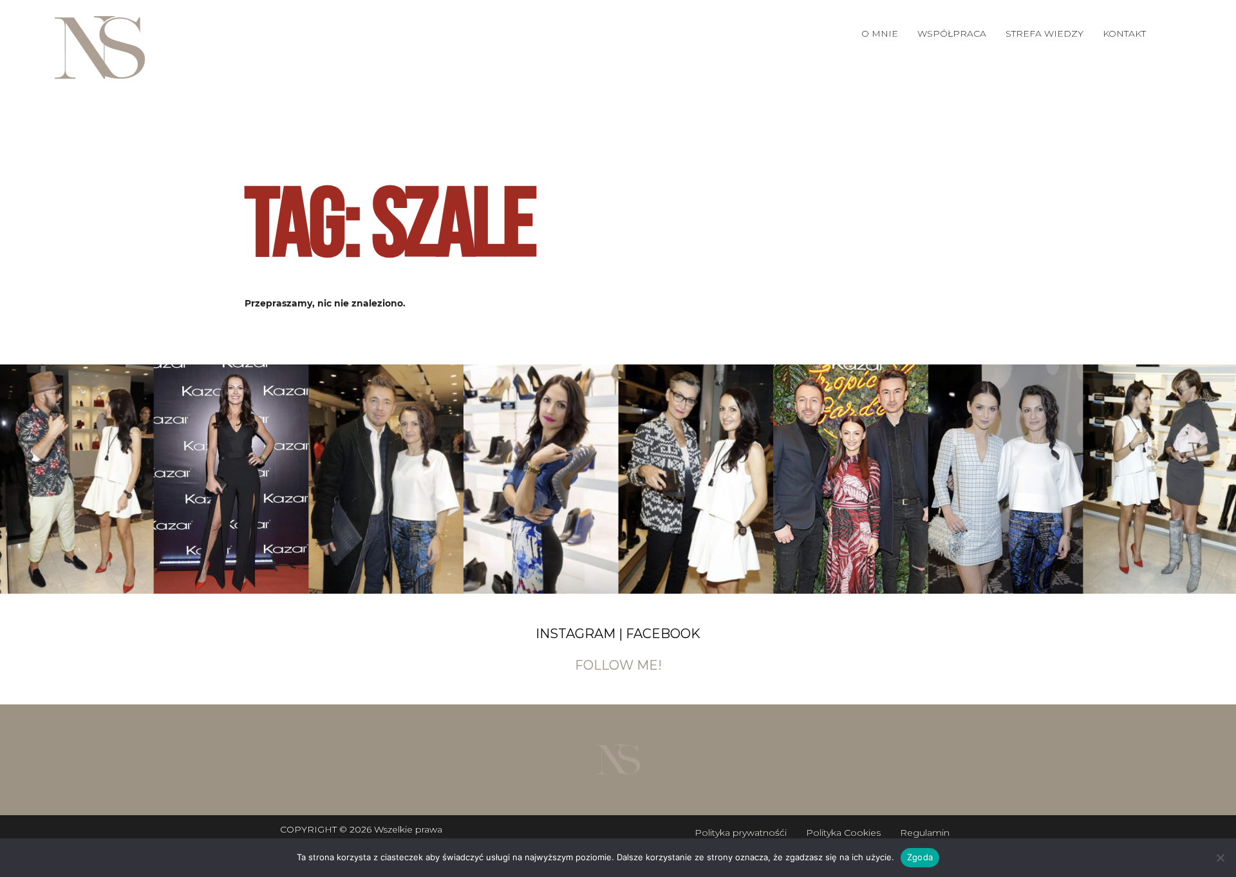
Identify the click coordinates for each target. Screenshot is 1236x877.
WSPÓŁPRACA (951, 33)
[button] (952, 33)
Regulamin (925, 832)
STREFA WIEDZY (1044, 33)
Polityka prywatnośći (741, 832)
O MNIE (879, 33)
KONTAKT (1124, 33)
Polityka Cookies (843, 832)
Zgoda (920, 857)
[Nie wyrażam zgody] (1219, 857)
